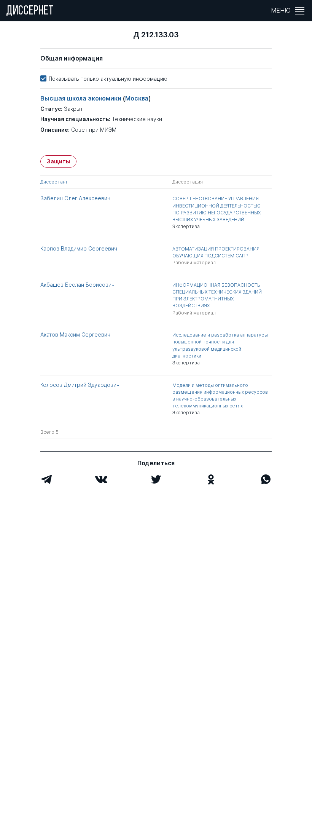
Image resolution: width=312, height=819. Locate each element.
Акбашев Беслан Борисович (77, 284)
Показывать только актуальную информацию (108, 78)
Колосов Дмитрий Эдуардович (79, 385)
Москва (136, 98)
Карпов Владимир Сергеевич (78, 248)
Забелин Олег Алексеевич (75, 198)
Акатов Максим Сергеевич (75, 334)
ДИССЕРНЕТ (30, 11)
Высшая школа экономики (81, 98)
